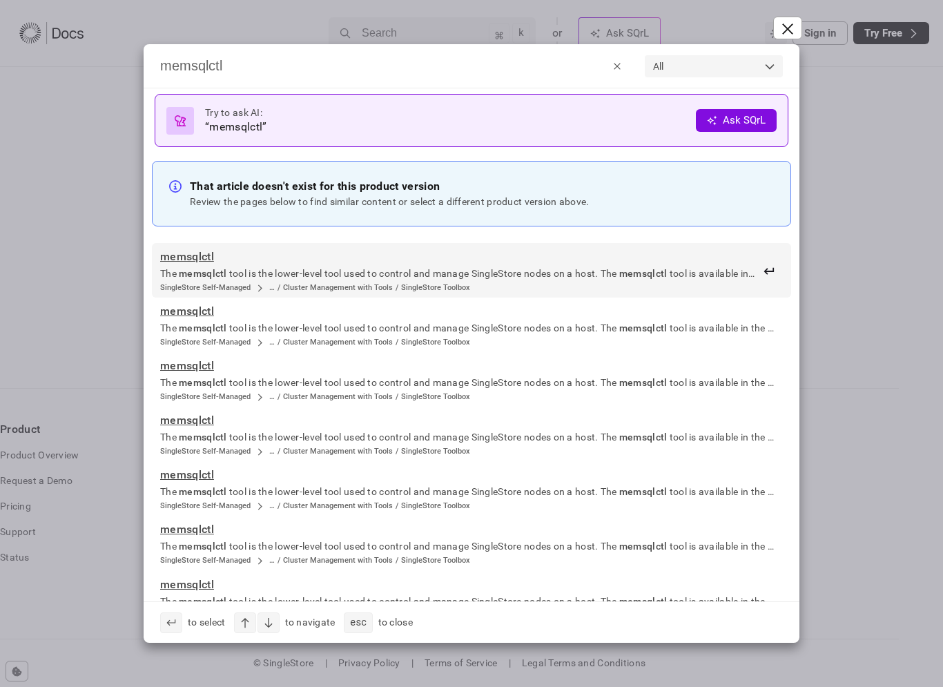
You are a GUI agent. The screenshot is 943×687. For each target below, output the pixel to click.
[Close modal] (787, 28)
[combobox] (714, 66)
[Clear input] (617, 65)
